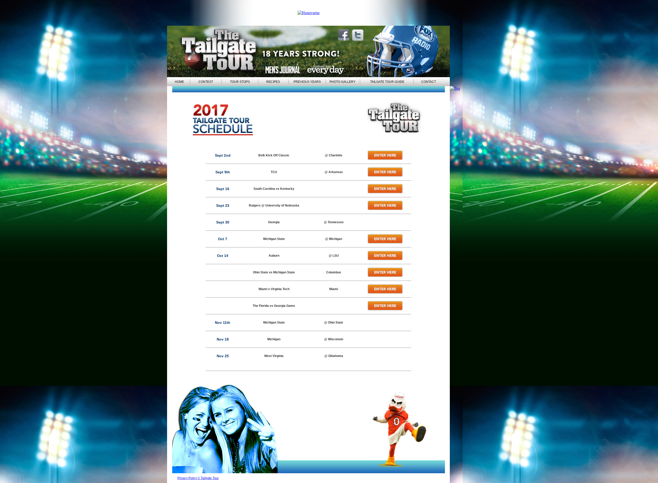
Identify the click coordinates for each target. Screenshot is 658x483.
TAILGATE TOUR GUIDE (387, 82)
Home (179, 82)
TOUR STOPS (240, 82)
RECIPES (273, 82)
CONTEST (205, 82)
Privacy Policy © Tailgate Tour (198, 478)
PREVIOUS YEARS (307, 82)
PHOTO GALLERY (342, 82)
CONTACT (428, 82)
